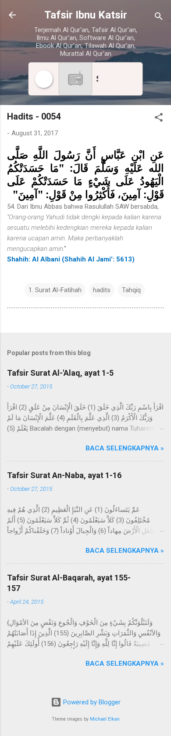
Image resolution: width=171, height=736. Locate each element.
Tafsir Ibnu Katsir (85, 15)
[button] (158, 119)
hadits (101, 290)
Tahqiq (131, 290)
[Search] (158, 17)
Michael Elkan (105, 719)
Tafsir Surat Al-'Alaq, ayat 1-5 (60, 372)
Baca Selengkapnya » (125, 448)
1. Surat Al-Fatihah (55, 290)
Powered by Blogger (91, 702)
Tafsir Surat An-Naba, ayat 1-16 (64, 475)
